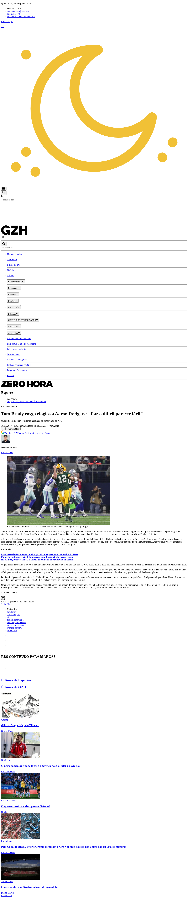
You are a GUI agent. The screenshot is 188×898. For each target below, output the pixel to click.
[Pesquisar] (3, 244)
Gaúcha (10, 270)
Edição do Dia (13, 265)
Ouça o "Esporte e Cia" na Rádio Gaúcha (26, 401)
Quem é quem (13, 354)
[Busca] (3, 192)
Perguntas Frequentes (17, 370)
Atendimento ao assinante (19, 338)
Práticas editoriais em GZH (19, 365)
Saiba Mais (6, 604)
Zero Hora (12, 259)
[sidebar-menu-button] (3, 188)
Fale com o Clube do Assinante (21, 344)
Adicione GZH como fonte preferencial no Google (28, 433)
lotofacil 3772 (13, 14)
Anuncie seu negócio (17, 359)
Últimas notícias (14, 254)
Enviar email (7, 452)
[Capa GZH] (94, 206)
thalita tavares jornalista (18, 11)
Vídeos (10, 275)
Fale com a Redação (16, 349)
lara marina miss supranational (21, 16)
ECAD (10, 375)
